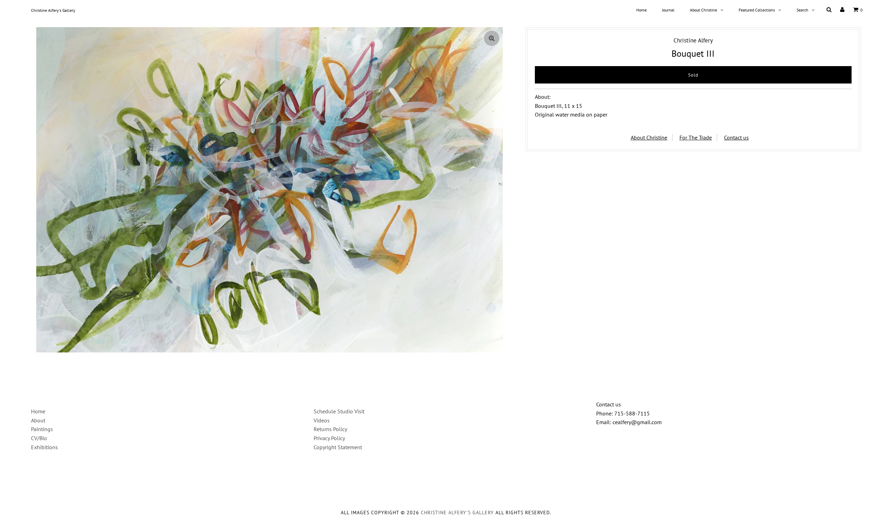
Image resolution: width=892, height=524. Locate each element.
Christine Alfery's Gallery (53, 10)
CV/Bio (39, 438)
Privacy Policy (329, 438)
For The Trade (695, 137)
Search (802, 10)
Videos (322, 420)
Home (641, 10)
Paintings (42, 429)
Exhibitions (44, 447)
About (38, 420)
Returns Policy (330, 429)
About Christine (703, 10)
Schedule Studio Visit (339, 411)
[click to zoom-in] (491, 38)
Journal (668, 10)
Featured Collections (757, 10)
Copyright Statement (338, 447)
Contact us (736, 137)
